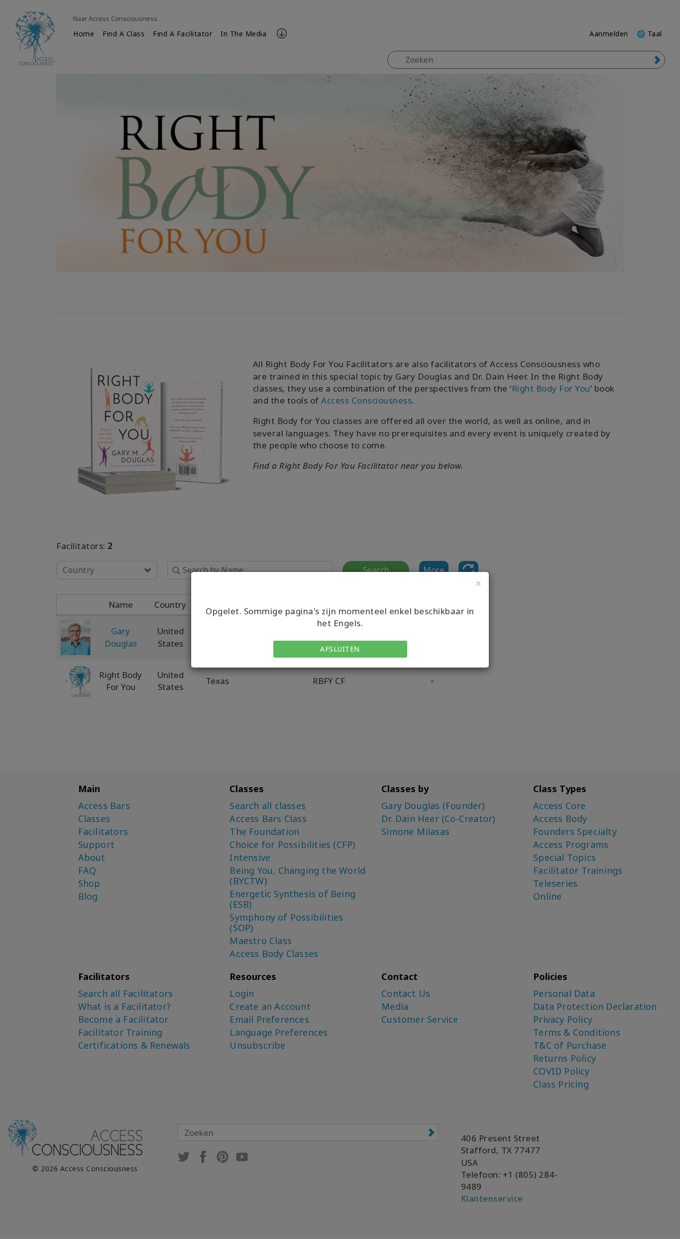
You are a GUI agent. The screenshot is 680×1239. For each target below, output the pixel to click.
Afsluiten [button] (340, 649)
